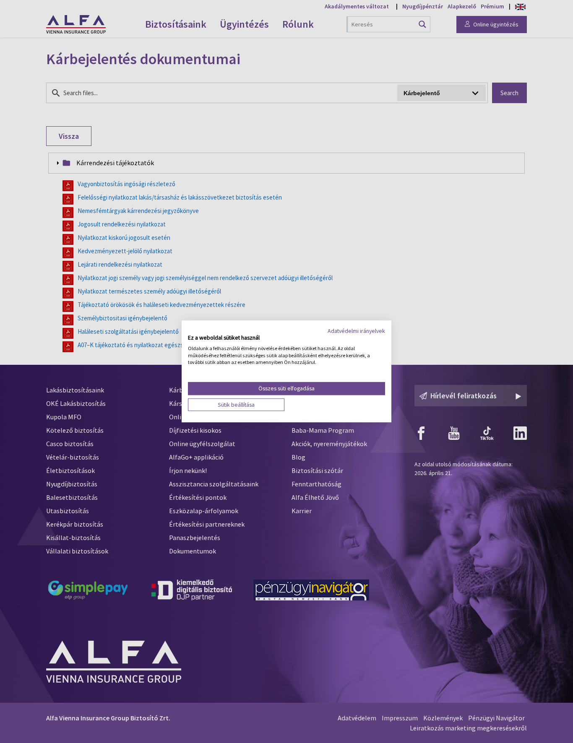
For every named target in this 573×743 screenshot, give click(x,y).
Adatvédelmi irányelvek (356, 331)
